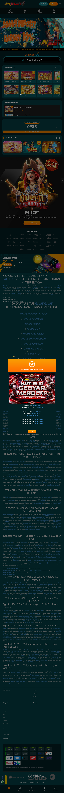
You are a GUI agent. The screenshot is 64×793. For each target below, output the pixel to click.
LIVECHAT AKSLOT (32, 415)
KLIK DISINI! (36, 406)
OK (32, 431)
